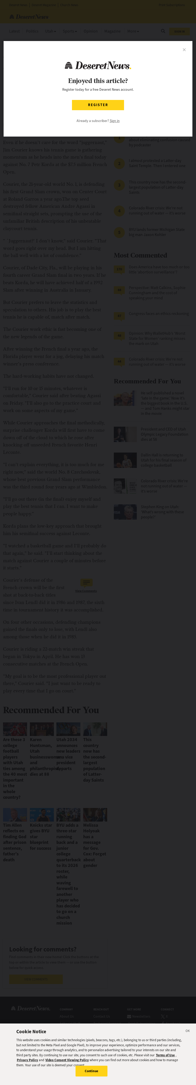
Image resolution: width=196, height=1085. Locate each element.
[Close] (187, 1031)
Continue (91, 1071)
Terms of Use (165, 1055)
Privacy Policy (27, 1060)
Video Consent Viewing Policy (67, 1060)
